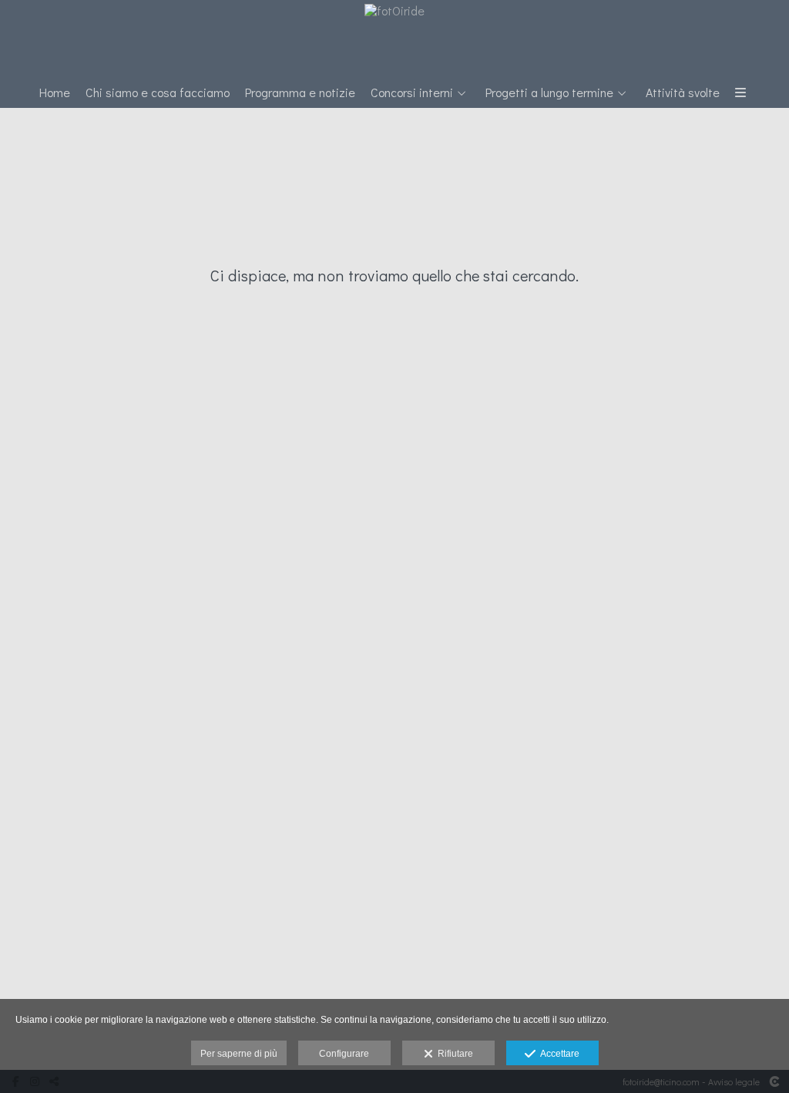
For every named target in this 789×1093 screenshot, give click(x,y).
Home (54, 92)
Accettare (557, 1053)
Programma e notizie (300, 92)
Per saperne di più (238, 1053)
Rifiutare (453, 1053)
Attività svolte (683, 92)
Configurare (344, 1053)
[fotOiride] (394, 36)
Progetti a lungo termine (549, 92)
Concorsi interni (412, 92)
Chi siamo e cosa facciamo (158, 92)
